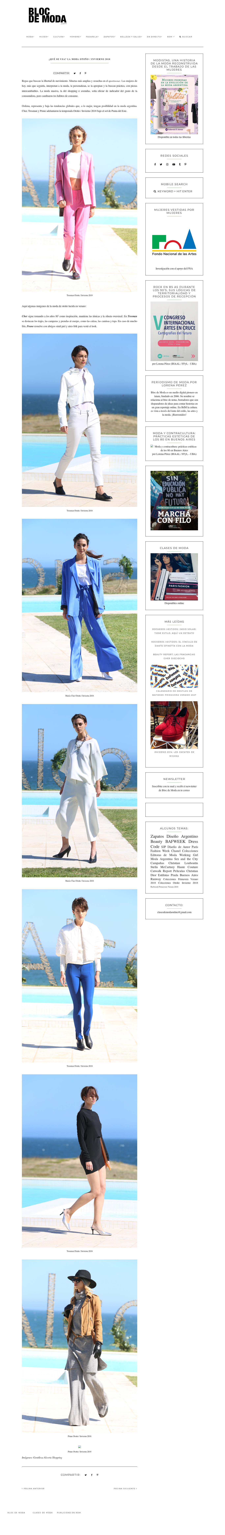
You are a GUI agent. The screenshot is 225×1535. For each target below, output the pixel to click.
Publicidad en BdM (69, 1513)
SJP (163, 847)
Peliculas (179, 871)
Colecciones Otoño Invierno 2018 (178, 882)
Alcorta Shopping (53, 1457)
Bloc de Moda (16, 1513)
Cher (24, 316)
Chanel (176, 851)
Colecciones (190, 851)
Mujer (43, 37)
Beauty (156, 841)
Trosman (132, 316)
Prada (174, 875)
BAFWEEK (175, 841)
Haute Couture (187, 867)
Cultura (58, 37)
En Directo (154, 37)
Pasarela (92, 37)
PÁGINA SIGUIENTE (125, 1488)
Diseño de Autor (179, 847)
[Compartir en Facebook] (80, 73)
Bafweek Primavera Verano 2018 (164, 886)
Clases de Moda (43, 1513)
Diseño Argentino (182, 836)
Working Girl (188, 855)
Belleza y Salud (130, 37)
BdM (170, 37)
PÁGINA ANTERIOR (33, 1488)
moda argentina (128, 106)
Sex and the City (186, 859)
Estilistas (163, 875)
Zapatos (109, 37)
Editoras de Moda (164, 855)
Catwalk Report (161, 871)
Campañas (157, 863)
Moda (29, 37)
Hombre (75, 37)
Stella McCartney (163, 867)
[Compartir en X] (75, 73)
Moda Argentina (162, 859)
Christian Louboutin (183, 863)
